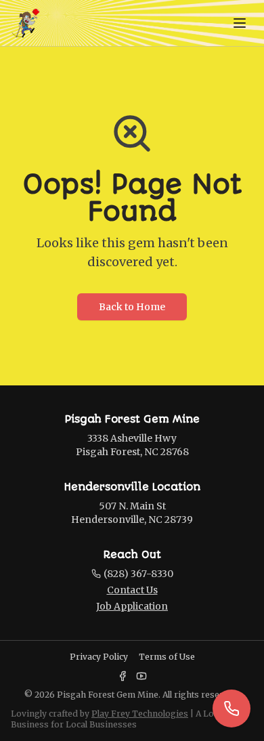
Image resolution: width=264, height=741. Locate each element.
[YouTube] (141, 676)
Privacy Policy (99, 657)
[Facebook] (122, 676)
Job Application (132, 606)
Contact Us (132, 590)
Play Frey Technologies (139, 713)
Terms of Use (167, 657)
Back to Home (132, 307)
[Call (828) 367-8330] (231, 708)
